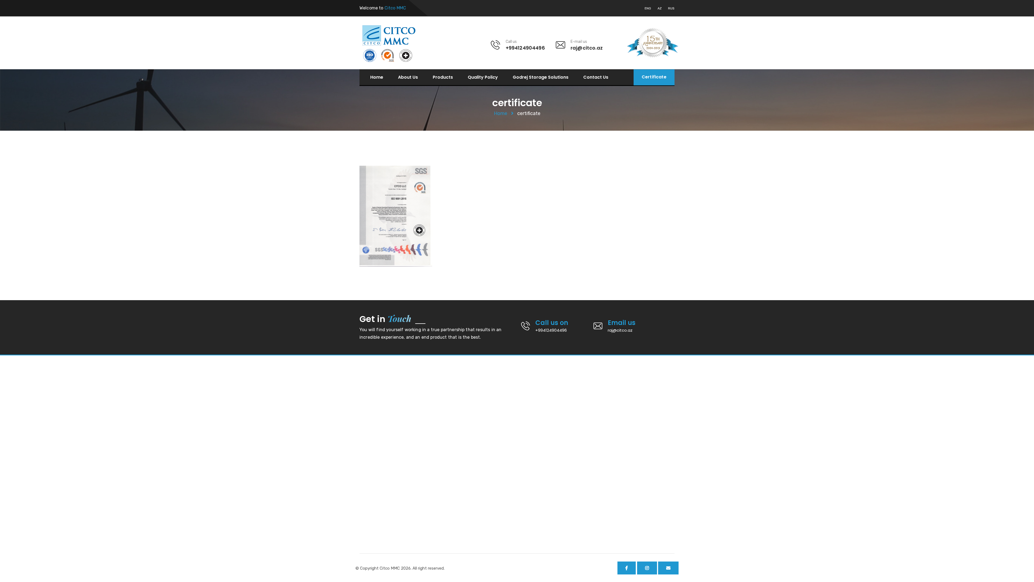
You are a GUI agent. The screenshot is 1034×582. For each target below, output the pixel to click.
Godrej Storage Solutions (540, 77)
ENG (648, 8)
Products (443, 77)
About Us (408, 77)
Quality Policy (483, 77)
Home (376, 77)
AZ (660, 8)
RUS (671, 8)
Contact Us (595, 77)
